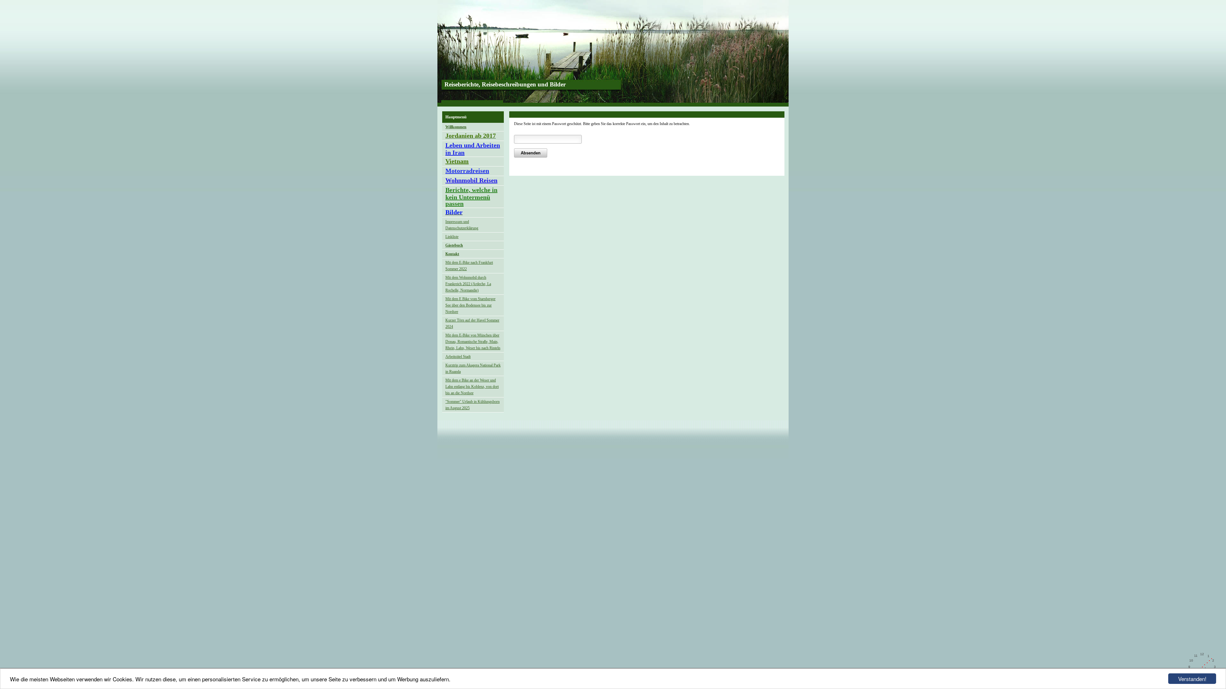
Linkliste (451, 236)
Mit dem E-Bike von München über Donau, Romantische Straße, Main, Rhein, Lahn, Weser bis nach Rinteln (472, 341)
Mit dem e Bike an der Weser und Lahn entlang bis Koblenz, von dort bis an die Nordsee (472, 386)
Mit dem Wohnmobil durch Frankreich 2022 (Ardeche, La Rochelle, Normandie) (468, 284)
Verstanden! (1192, 679)
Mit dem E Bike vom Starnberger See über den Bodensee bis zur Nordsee (470, 305)
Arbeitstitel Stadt (458, 356)
